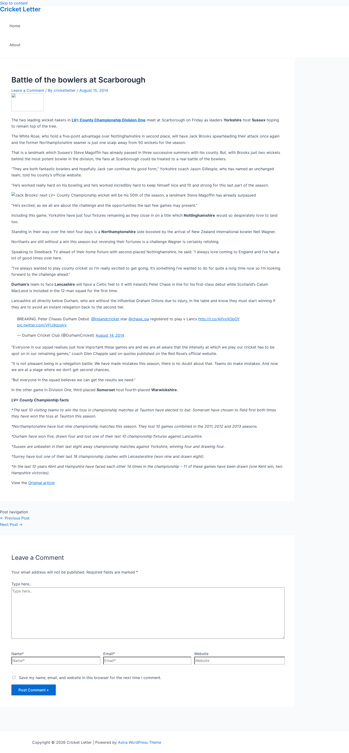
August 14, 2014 (110, 335)
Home (14, 25)
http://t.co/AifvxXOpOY (219, 319)
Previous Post (14, 518)
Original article (41, 482)
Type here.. (21, 584)
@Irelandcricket (105, 319)
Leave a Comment (27, 90)
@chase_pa (138, 319)
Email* (109, 653)
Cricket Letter (20, 9)
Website (201, 653)
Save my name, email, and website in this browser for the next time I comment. (90, 677)
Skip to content (14, 3)
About (14, 44)
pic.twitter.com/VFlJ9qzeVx (42, 325)
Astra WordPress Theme (139, 742)
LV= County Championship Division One (109, 120)
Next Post (11, 524)
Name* (17, 653)
